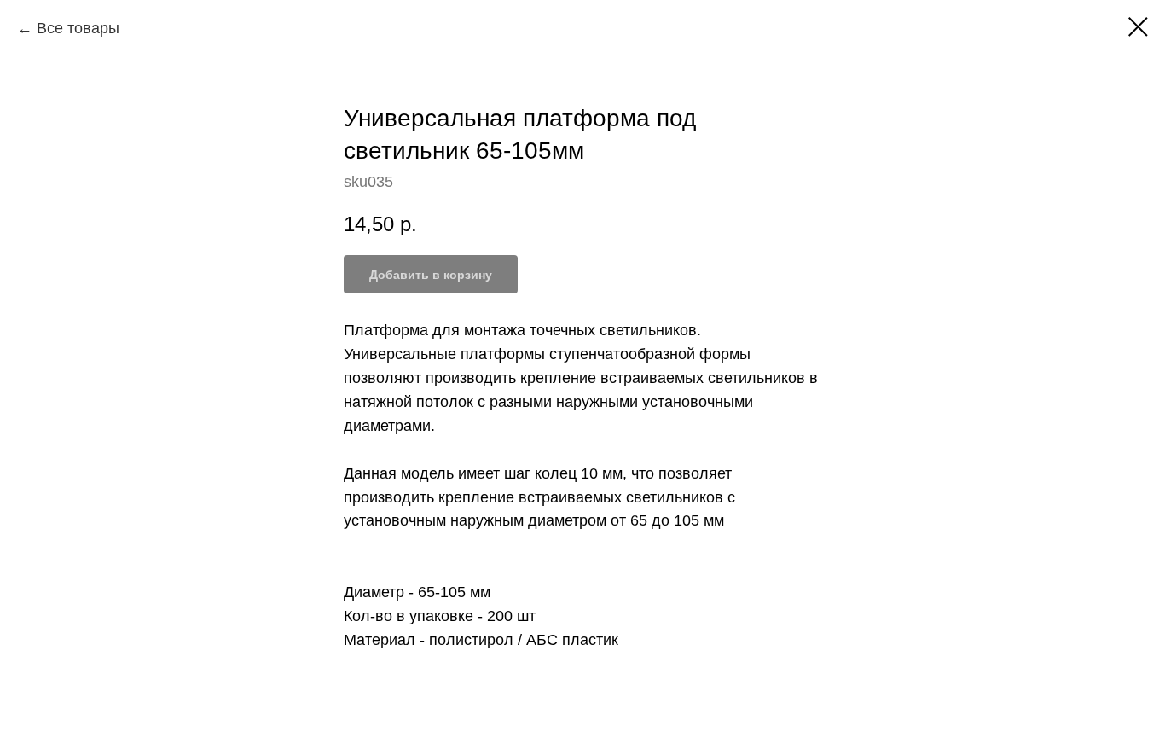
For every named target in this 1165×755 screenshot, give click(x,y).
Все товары (78, 28)
